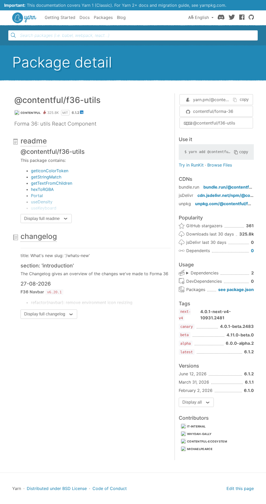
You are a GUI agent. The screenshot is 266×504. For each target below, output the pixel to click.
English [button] (202, 17)
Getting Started (60, 17)
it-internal (196, 426)
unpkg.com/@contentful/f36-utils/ (230, 203)
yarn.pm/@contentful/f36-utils (222, 99)
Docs (84, 17)
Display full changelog (44, 314)
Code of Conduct (109, 488)
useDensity (41, 201)
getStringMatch (46, 176)
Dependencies (204, 272)
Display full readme (42, 218)
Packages (103, 17)
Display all (192, 402)
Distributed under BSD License (57, 488)
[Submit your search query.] (13, 35)
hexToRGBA (42, 189)
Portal (37, 195)
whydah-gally (199, 434)
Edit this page (240, 488)
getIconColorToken (49, 170)
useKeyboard (43, 208)
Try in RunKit (191, 165)
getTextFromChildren (51, 183)
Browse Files (219, 165)
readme (34, 140)
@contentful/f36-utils (214, 123)
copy (244, 99)
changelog (39, 236)
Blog (121, 17)
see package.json (236, 289)
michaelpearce (199, 449)
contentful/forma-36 (213, 111)
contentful (31, 113)
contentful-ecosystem (207, 441)
